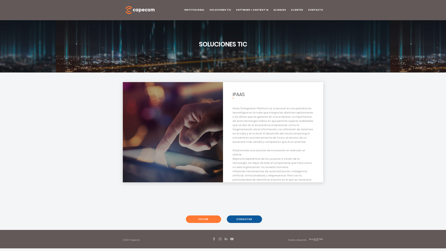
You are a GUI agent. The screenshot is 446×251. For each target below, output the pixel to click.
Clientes (297, 9)
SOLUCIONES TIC (220, 9)
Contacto (315, 9)
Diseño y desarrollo (297, 240)
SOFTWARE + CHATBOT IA (252, 9)
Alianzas (280, 9)
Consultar (244, 219)
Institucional (194, 9)
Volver (203, 219)
